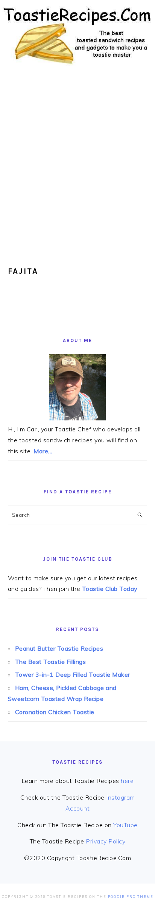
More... (42, 451)
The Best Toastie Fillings (50, 661)
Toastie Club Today (110, 588)
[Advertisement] (77, 161)
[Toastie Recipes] (77, 67)
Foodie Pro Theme (130, 896)
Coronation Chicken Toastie (54, 712)
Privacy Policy (105, 841)
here (127, 780)
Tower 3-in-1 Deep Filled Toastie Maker (72, 674)
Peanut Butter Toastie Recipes (59, 648)
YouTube (125, 825)
